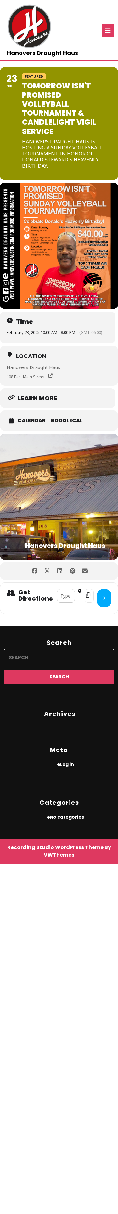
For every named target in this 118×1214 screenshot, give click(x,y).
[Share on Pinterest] (72, 571)
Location (31, 356)
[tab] (108, 30)
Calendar (32, 420)
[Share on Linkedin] (59, 571)
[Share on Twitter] (47, 571)
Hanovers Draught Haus (42, 53)
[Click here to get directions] (104, 598)
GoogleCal (66, 420)
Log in (67, 764)
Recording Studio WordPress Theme (55, 847)
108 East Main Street (26, 376)
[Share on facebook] (34, 571)
